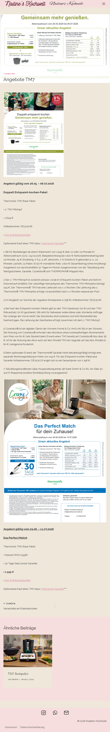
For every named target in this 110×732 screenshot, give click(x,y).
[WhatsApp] (55, 713)
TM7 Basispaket (18, 674)
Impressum (11, 727)
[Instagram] (44, 713)
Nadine (10, 86)
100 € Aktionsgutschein (17, 234)
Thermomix (9, 74)
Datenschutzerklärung (32, 727)
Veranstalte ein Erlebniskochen (20, 606)
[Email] (66, 713)
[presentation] (27, 651)
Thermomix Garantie (52, 243)
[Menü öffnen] (104, 3)
